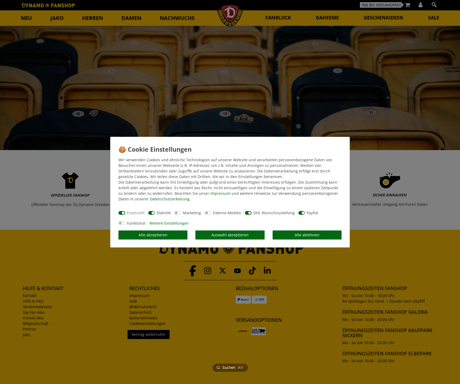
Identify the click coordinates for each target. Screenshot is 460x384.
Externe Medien (227, 212)
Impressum (220, 193)
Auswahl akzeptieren (230, 234)
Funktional (136, 223)
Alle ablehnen (307, 234)
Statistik (164, 212)
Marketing (192, 212)
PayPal (312, 212)
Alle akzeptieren (153, 234)
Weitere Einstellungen (169, 223)
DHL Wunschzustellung (274, 212)
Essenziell (136, 212)
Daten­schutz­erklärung (170, 198)
